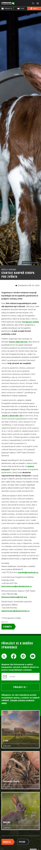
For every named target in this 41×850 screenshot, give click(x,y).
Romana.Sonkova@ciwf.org (14, 597)
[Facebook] (13, 656)
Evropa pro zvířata (30, 322)
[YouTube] (32, 656)
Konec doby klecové (18, 342)
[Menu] (37, 3)
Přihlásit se (19, 687)
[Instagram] (23, 656)
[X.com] (4, 656)
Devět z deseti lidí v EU (12, 416)
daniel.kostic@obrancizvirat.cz (15, 611)
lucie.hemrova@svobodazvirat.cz (16, 586)
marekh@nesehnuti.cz (28, 572)
